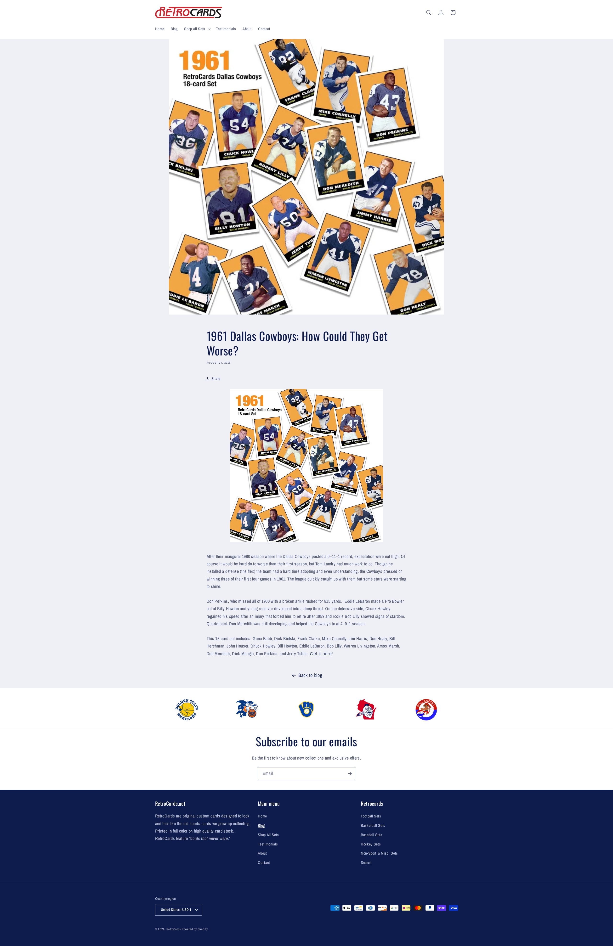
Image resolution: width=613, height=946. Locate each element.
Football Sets (371, 816)
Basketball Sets (373, 825)
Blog (261, 825)
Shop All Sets (268, 834)
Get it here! (321, 653)
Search (366, 862)
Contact (264, 862)
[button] (197, 28)
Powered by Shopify (195, 929)
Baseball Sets (371, 834)
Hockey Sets (371, 844)
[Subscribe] (350, 773)
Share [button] (215, 378)
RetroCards (173, 929)
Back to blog (310, 675)
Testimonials (268, 844)
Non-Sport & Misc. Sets (379, 853)
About (262, 853)
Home (262, 816)
